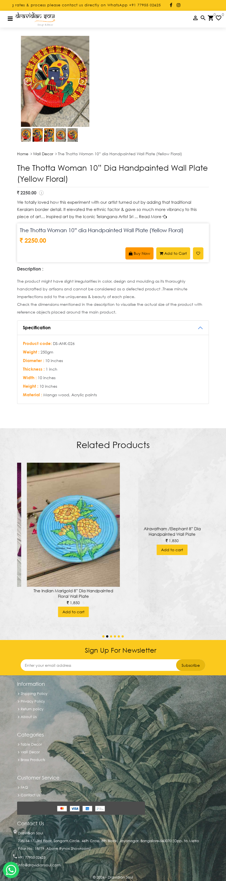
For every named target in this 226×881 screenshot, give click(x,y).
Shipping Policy (34, 693)
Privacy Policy (33, 701)
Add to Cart (175, 253)
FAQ (24, 787)
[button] (103, 636)
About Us (29, 716)
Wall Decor (43, 153)
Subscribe (191, 665)
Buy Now (141, 253)
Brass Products (33, 759)
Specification (37, 327)
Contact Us (30, 795)
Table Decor (31, 744)
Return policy (32, 709)
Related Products (113, 444)
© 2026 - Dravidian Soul (113, 877)
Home (23, 153)
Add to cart (64, 611)
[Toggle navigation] (10, 19)
